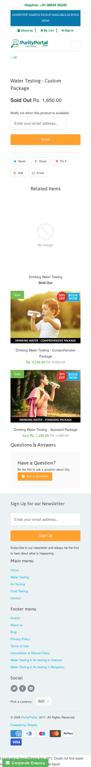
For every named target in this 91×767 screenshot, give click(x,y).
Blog (13, 632)
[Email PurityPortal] (32, 688)
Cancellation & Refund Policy (30, 653)
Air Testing (17, 584)
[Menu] (75, 44)
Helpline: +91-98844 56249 (45, 4)
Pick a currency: (22, 701)
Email (40, 173)
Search (15, 618)
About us (26, 30)
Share (43, 161)
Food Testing (19, 591)
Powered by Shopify (24, 725)
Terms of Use (19, 646)
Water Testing (19, 577)
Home (14, 570)
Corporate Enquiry (27, 763)
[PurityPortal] (29, 45)
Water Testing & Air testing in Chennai (36, 660)
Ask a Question (37, 476)
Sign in (69, 30)
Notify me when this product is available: (40, 112)
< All (13, 57)
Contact (15, 598)
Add (20, 173)
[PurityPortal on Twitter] (14, 688)
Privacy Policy (20, 639)
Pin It (63, 161)
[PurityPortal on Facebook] (23, 688)
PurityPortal (29, 717)
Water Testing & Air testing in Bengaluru (37, 667)
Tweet (21, 161)
